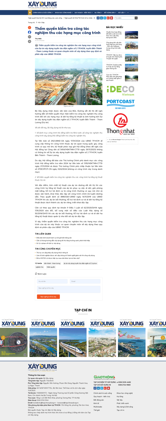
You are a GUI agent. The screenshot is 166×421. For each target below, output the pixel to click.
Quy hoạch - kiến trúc (83, 12)
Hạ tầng (98, 12)
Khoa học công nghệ (63, 12)
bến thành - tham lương (52, 263)
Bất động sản (109, 12)
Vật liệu (121, 12)
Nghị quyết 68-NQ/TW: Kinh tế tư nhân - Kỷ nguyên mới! (65, 18)
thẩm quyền (51, 267)
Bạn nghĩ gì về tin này (48, 297)
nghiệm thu (39, 267)
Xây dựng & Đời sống (125, 407)
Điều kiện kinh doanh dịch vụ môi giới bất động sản (54, 238)
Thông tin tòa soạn (36, 375)
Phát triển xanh (123, 403)
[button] (128, 12)
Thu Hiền (38, 39)
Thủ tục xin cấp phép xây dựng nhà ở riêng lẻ (52, 253)
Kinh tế (96, 403)
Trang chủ (31, 22)
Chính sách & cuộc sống (42, 12)
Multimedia (98, 407)
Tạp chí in (120, 410)
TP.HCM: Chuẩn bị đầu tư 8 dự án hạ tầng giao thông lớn (114, 66)
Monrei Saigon (117, 139)
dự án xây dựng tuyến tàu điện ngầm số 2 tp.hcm (80, 263)
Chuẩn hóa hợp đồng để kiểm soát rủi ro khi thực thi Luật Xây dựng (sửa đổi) (114, 34)
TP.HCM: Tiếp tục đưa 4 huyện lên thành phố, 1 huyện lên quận (114, 57)
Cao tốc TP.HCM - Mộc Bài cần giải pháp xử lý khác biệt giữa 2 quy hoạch (114, 77)
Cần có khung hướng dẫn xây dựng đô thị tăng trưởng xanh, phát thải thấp (63, 240)
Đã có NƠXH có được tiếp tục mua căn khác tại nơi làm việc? (58, 258)
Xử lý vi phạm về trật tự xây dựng (48, 243)
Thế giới (97, 410)
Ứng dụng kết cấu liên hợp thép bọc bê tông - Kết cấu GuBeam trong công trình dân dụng (114, 46)
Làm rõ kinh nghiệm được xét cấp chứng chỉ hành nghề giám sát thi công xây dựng (65, 255)
